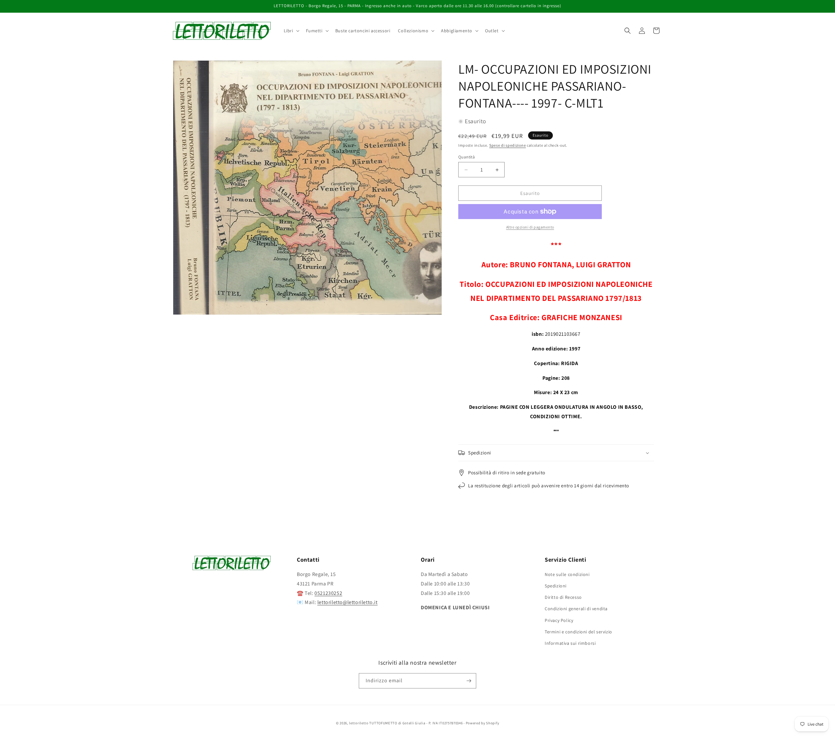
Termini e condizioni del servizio (578, 632)
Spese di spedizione (507, 145)
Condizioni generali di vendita (576, 609)
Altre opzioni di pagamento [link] (530, 227)
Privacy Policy (559, 620)
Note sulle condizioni (567, 574)
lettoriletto (358, 723)
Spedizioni (556, 586)
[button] (291, 30)
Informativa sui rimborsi (570, 643)
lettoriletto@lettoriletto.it (347, 602)
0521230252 (328, 593)
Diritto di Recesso (563, 597)
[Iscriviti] (469, 680)
